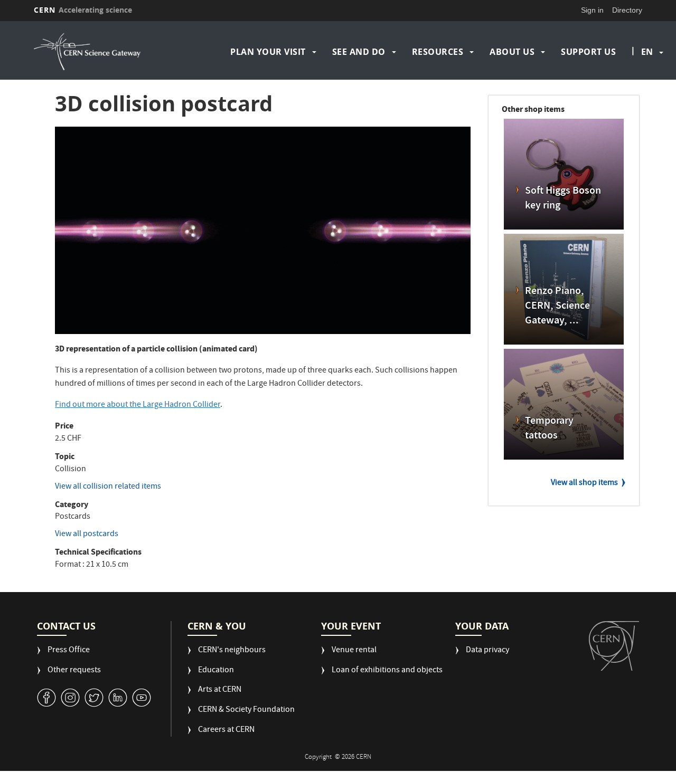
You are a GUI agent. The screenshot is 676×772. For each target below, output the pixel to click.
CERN (83, 10)
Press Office (69, 651)
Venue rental (354, 651)
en (647, 52)
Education (216, 671)
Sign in (592, 10)
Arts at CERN (219, 690)
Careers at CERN (226, 731)
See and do (359, 52)
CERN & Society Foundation (246, 710)
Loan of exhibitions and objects (387, 671)
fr (647, 85)
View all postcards (86, 534)
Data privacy (487, 651)
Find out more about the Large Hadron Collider (137, 405)
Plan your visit (268, 52)
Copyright (319, 757)
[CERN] (614, 646)
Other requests (74, 671)
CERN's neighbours (232, 651)
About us (512, 52)
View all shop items (584, 483)
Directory (627, 10)
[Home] (107, 52)
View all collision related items (108, 487)
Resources (438, 52)
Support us (588, 52)
